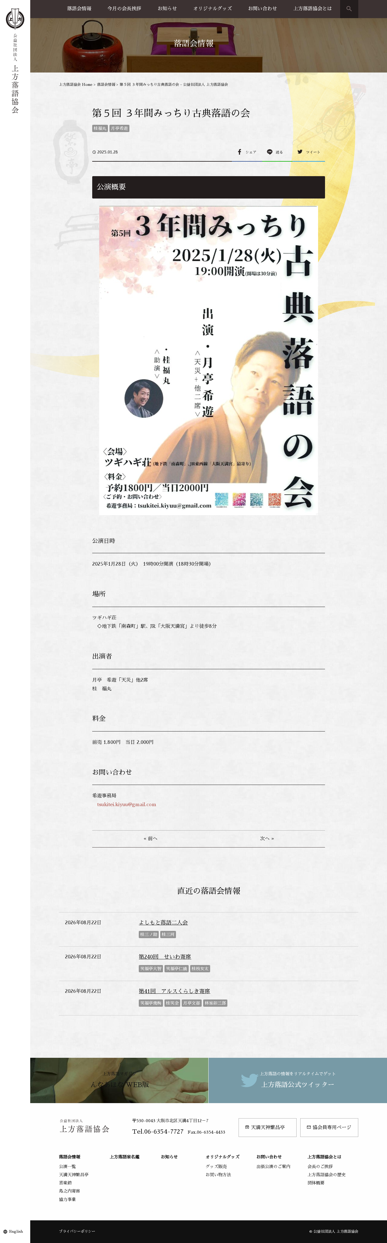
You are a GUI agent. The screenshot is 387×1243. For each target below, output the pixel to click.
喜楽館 (65, 1183)
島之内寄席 (69, 1191)
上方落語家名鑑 (124, 1157)
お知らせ (167, 8)
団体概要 (315, 1183)
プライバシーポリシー (77, 1231)
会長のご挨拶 (320, 1166)
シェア (251, 152)
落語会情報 (79, 8)
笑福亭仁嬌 (176, 969)
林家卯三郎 (215, 1003)
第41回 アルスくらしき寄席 (174, 991)
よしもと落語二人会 (163, 922)
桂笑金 (172, 1003)
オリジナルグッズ (212, 8)
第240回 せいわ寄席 (165, 957)
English (16, 1231)
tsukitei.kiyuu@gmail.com (126, 804)
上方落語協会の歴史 (326, 1175)
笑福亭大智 (150, 969)
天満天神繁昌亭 (265, 1127)
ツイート (313, 152)
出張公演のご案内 (273, 1166)
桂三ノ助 (148, 934)
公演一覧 (67, 1166)
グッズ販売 (216, 1166)
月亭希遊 (119, 128)
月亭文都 (191, 1003)
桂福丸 (100, 128)
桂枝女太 (200, 969)
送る (279, 152)
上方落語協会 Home (76, 84)
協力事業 (67, 1199)
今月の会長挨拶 (124, 8)
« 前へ (151, 838)
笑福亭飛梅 (150, 1003)
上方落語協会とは (312, 8)
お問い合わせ (262, 8)
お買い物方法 (218, 1175)
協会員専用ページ (329, 1127)
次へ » (267, 838)
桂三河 (168, 934)
